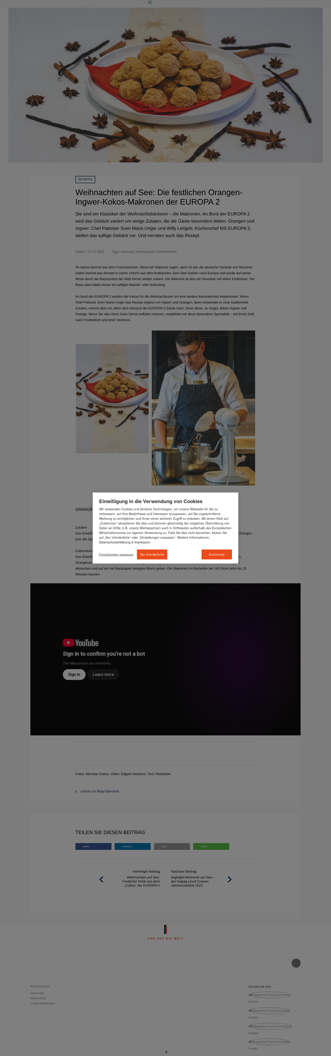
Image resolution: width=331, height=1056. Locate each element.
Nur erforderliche (152, 554)
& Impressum (140, 542)
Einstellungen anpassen (116, 554)
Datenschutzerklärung (114, 542)
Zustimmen (217, 554)
